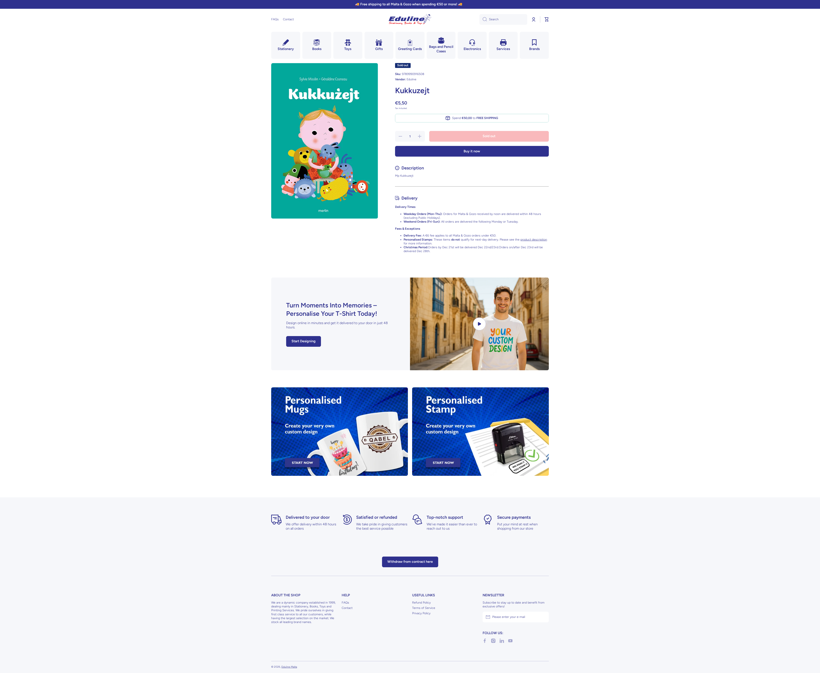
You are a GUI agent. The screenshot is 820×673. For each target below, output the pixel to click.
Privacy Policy (421, 613)
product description (533, 239)
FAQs (345, 602)
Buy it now (472, 151)
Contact (347, 608)
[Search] (483, 19)
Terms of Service (423, 608)
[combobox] (503, 19)
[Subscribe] (543, 617)
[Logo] (410, 19)
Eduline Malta (289, 666)
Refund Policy (421, 602)
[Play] (479, 324)
